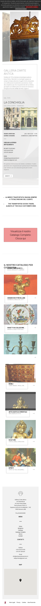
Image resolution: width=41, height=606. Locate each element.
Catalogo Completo (20, 532)
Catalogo (20, 530)
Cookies (24, 602)
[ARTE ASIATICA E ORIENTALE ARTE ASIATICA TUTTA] (20, 401)
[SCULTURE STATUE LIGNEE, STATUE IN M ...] (20, 429)
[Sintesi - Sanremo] (6, 602)
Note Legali (12, 602)
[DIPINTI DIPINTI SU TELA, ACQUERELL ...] (20, 457)
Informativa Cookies (21, 9)
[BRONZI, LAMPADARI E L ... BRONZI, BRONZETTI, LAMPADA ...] (20, 285)
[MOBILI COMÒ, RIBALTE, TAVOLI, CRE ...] (20, 373)
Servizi (20, 534)
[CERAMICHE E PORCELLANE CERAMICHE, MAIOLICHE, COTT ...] (20, 314)
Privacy (18, 602)
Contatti (7, 175)
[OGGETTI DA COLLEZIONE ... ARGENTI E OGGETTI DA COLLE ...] (20, 344)
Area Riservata (31, 602)
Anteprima (20, 528)
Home (20, 526)
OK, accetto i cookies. (32, 7)
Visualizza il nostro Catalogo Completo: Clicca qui (20, 235)
